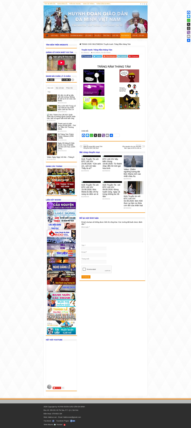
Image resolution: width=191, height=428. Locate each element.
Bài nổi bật (60, 88)
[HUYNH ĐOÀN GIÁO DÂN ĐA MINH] (96, 19)
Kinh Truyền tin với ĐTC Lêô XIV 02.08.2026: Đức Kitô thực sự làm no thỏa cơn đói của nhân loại (133, 201)
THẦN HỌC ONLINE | (75, 3)
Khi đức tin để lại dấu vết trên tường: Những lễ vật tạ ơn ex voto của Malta (67, 98)
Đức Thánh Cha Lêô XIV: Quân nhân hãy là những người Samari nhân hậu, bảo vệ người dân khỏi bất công (61, 116)
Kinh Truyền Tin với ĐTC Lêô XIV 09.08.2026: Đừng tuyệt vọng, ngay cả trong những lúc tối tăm (111, 190)
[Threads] (189, 28)
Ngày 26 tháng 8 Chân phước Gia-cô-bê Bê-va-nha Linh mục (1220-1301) (67, 146)
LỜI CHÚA (88, 35)
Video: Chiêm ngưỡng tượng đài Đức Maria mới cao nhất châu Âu (132, 172)
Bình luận (85, 227)
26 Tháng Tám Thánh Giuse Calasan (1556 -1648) (66, 136)
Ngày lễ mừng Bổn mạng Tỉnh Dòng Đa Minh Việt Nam (92, 146)
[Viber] (189, 32)
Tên (83, 245)
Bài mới (50, 88)
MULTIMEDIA (125, 35)
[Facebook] (140, 4)
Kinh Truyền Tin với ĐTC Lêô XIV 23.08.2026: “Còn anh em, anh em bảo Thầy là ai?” (91, 163)
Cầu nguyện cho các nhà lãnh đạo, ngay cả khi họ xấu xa (131, 146)
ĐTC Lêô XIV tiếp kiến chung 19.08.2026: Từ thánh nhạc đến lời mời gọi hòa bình (112, 163)
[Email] (189, 36)
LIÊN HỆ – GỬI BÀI (138, 35)
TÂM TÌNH (106, 35)
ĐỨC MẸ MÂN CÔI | (50, 3)
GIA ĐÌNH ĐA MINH (76, 35)
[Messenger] (189, 16)
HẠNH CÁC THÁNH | (88, 3)
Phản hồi (69, 88)
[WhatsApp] (189, 20)
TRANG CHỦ (47, 35)
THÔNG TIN (63, 35)
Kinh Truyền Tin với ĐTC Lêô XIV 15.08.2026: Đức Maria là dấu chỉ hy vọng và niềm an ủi (89, 189)
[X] (189, 24)
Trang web (85, 259)
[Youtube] (146, 4)
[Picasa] (144, 4)
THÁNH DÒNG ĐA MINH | (103, 3)
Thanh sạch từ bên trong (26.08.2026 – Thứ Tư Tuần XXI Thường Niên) (67, 126)
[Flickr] (142, 4)
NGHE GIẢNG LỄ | (62, 3)
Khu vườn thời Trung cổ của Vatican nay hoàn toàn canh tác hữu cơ (67, 107)
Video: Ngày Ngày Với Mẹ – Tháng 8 (60, 157)
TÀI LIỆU (97, 35)
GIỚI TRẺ (115, 35)
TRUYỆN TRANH (105, 52)
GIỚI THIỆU (54, 35)
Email (84, 252)
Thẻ (49, 92)
